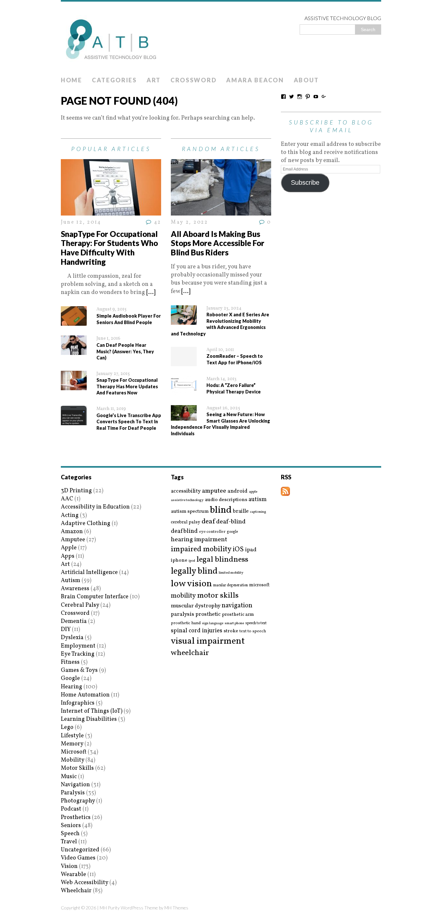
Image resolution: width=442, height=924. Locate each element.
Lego (67, 727)
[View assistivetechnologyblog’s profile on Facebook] (283, 96)
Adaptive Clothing (85, 524)
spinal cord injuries (196, 631)
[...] (150, 292)
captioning (258, 512)
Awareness (75, 589)
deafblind (184, 531)
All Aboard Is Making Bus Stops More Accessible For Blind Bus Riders (217, 243)
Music (69, 777)
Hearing (71, 687)
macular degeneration (230, 585)
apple (253, 491)
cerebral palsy (185, 522)
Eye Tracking (77, 654)
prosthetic (208, 614)
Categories (114, 80)
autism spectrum (190, 511)
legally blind (194, 572)
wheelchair (190, 653)
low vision (191, 584)
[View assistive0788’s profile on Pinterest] (307, 96)
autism (258, 500)
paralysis (182, 614)
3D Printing (76, 491)
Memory (72, 744)
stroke (231, 631)
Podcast (71, 809)
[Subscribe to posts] (285, 492)
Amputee (73, 540)
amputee (214, 491)
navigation (237, 605)
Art (154, 80)
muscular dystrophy (195, 606)
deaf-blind (231, 522)
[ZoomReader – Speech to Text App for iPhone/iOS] (184, 362)
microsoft (259, 585)
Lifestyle (72, 736)
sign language (212, 623)
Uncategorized (80, 850)
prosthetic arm (238, 615)
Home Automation (85, 695)
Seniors (71, 826)
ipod (192, 561)
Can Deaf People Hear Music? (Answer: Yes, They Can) (125, 351)
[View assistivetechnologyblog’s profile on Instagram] (299, 96)
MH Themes (176, 907)
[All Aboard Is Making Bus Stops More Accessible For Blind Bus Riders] (221, 211)
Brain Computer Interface (94, 597)
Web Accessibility (84, 883)
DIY (66, 630)
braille (241, 511)
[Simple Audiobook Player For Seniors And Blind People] (74, 322)
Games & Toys (79, 670)
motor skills (217, 596)
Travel (69, 842)
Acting (70, 515)
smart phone (234, 623)
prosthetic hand (186, 623)
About (306, 80)
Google (70, 678)
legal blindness (222, 560)
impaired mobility (201, 549)
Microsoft (73, 752)
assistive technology (187, 500)
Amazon (72, 532)
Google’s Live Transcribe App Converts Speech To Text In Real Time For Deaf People (128, 422)
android (237, 491)
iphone (179, 560)
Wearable (73, 875)
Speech (70, 834)
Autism (70, 581)
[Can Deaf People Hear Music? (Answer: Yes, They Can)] (74, 351)
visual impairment (208, 641)
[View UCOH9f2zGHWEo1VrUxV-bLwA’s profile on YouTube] (315, 96)
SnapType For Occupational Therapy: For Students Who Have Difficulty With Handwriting (109, 247)
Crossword (193, 80)
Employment (78, 646)
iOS (238, 549)
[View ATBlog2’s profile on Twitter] (291, 96)
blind (221, 510)
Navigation (75, 785)
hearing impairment (199, 539)
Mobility (72, 760)
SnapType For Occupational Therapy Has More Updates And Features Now (127, 386)
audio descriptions (226, 499)
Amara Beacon (255, 80)
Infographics (77, 703)
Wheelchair (76, 891)
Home (71, 80)
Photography (78, 801)
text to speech (252, 631)
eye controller (212, 531)
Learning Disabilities (89, 719)
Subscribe (305, 182)
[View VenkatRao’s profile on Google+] (323, 96)
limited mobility (231, 572)
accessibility (186, 491)
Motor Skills (77, 768)
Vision (69, 866)
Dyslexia (72, 638)
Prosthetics (76, 817)
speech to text (256, 623)
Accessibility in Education (95, 507)
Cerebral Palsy (80, 605)
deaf (208, 522)
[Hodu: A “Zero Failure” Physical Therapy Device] (184, 391)
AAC (67, 499)
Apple (69, 548)
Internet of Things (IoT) (91, 711)
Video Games (78, 858)
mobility (183, 596)
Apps (67, 556)
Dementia (74, 621)
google (232, 531)
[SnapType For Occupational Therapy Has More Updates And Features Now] (74, 386)
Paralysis (73, 793)
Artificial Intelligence (89, 572)
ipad (251, 550)
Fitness (70, 662)
